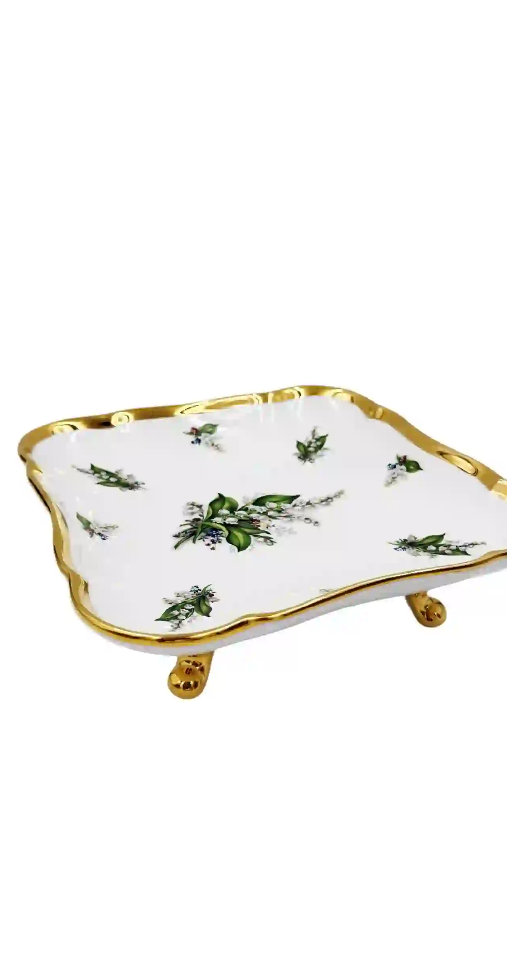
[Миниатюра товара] (24, 205)
